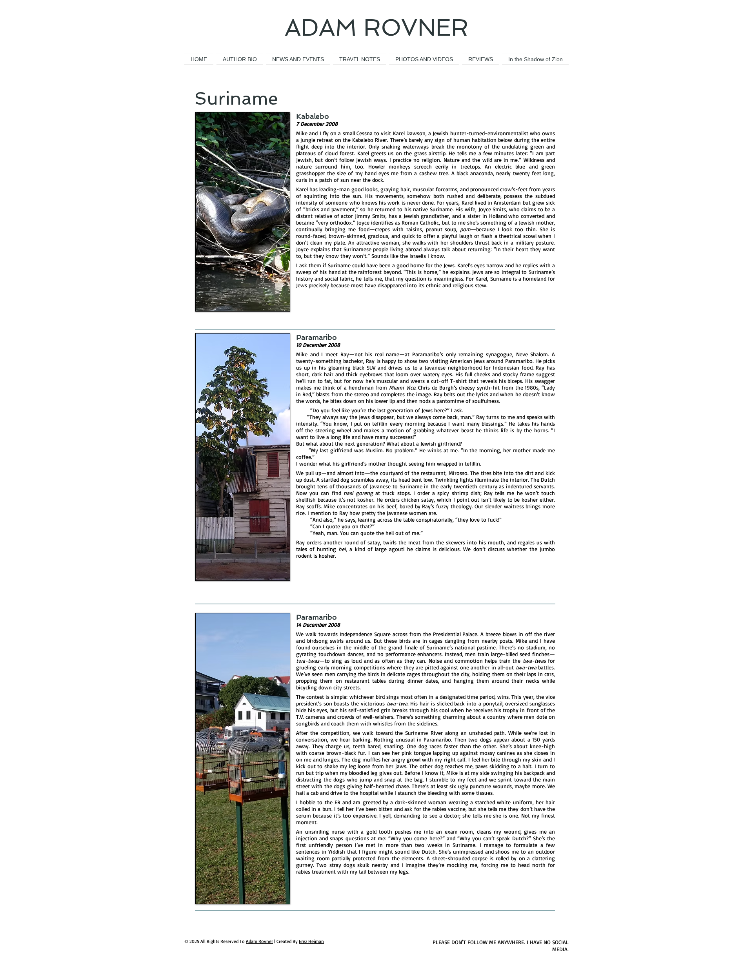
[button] (423, 59)
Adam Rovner (259, 941)
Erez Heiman (311, 941)
